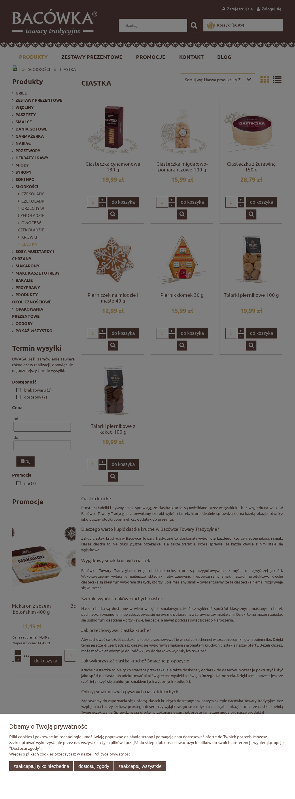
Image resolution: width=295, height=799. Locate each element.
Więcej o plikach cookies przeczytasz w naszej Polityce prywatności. (71, 753)
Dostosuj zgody (93, 766)
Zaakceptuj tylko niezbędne (41, 766)
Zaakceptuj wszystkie (140, 766)
